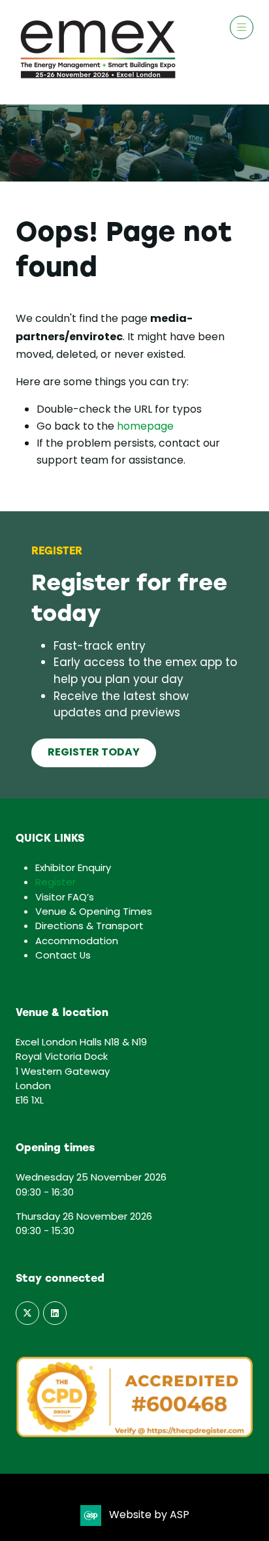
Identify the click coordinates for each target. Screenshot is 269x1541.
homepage (145, 427)
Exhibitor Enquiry (73, 868)
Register (55, 883)
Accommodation (76, 941)
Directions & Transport (89, 926)
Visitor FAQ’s (64, 898)
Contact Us (63, 956)
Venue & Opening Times (93, 912)
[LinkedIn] (55, 1313)
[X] (27, 1313)
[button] (241, 27)
